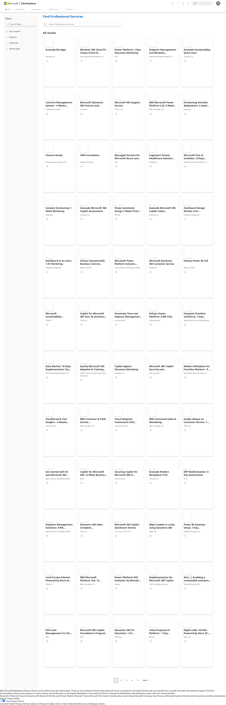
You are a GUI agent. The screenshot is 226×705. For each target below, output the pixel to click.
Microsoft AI (5, 696)
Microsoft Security (19, 696)
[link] (59, 62)
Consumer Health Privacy (10, 703)
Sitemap (25, 703)
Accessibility (208, 696)
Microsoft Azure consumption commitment (124, 690)
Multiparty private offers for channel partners (155, 693)
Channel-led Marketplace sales (122, 693)
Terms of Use (61, 703)
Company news (150, 696)
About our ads (84, 703)
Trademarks (72, 703)
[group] (47, 61)
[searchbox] (24, 24)
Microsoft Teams (82, 696)
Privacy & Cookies (47, 703)
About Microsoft (136, 696)
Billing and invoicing (152, 690)
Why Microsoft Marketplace (12, 690)
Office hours (50, 690)
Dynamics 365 (33, 696)
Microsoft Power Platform (63, 696)
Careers (125, 696)
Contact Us (34, 703)
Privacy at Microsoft (165, 696)
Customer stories (37, 690)
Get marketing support (195, 690)
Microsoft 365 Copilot (99, 696)
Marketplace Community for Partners (93, 693)
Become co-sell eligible (66, 693)
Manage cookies (98, 703)
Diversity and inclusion (192, 696)
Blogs (26, 690)
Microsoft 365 (46, 696)
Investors (178, 696)
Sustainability (219, 696)
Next (145, 680)
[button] (44, 24)
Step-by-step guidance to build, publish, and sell (35, 693)
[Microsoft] (11, 3)
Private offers (99, 690)
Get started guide (63, 690)
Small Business (115, 696)
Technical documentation (82, 690)
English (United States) (9, 698)
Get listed (181, 690)
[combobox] (83, 24)
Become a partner (169, 690)
